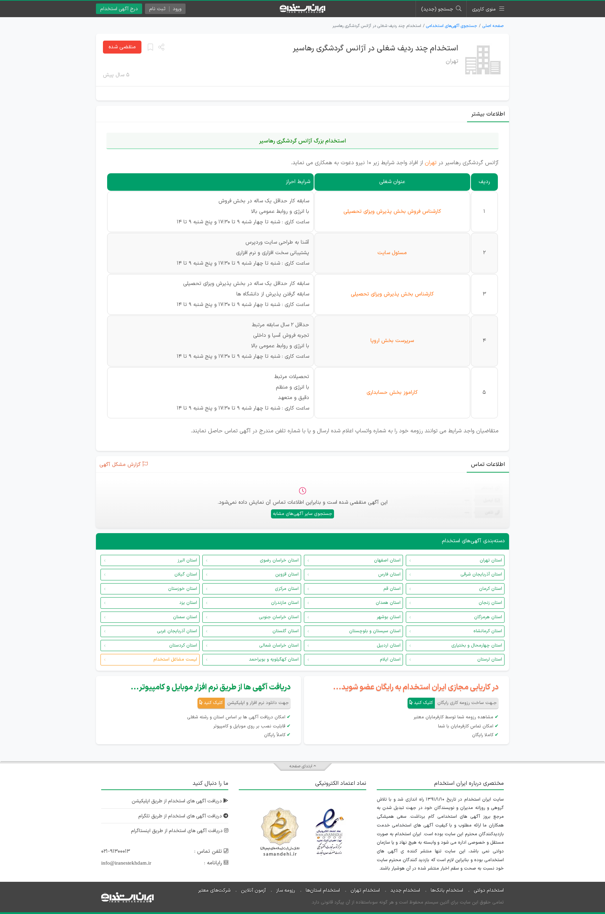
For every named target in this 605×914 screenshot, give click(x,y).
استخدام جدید (405, 890)
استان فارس (389, 574)
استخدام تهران (365, 890)
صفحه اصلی (492, 26)
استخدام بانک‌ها (447, 890)
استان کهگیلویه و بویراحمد (274, 659)
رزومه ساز (285, 890)
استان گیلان (185, 574)
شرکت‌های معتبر (214, 890)
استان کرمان (490, 588)
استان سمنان (185, 617)
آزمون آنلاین (253, 890)
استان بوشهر (389, 617)
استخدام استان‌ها (323, 890)
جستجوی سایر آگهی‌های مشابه (302, 513)
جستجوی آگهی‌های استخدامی (451, 26)
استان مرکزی (287, 588)
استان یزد (188, 602)
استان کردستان (183, 645)
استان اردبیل (389, 645)
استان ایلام (390, 659)
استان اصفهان (387, 560)
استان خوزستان (182, 588)
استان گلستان (285, 631)
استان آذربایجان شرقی (481, 574)
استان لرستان (489, 659)
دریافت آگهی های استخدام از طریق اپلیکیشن (177, 801)
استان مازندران (285, 602)
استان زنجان (490, 602)
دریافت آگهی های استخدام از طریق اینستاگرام (177, 831)
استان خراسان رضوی (279, 560)
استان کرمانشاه (487, 631)
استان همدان (388, 602)
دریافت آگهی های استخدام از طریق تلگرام (180, 816)
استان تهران (491, 560)
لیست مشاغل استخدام (175, 659)
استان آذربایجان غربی (177, 631)
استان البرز (187, 560)
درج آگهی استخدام (119, 9)
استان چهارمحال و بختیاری (476, 645)
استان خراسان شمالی (279, 645)
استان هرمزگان (488, 617)
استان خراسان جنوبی (279, 617)
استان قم (392, 588)
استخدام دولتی (489, 890)
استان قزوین (287, 574)
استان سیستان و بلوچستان (375, 631)
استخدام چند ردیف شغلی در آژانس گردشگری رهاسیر (375, 48)
